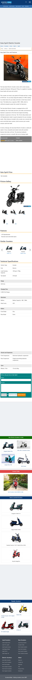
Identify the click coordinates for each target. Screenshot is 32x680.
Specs (5, 48)
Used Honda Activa (6, 642)
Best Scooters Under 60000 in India (15, 492)
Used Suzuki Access (6, 647)
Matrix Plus (23, 253)
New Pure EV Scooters (7, 668)
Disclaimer (20, 671)
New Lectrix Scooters (6, 662)
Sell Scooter (5, 6)
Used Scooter (12, 6)
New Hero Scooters (22, 649)
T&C (19, 666)
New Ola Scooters (6, 664)
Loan (23, 6)
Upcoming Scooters (22, 642)
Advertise (20, 664)
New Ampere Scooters (7, 666)
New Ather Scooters (6, 660)
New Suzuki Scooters (22, 651)
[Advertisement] (16, 25)
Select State (26, 2)
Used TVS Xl (4, 651)
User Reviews (12, 48)
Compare (18, 138)
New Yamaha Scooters (23, 653)
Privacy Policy (21, 668)
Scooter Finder (16, 471)
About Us (20, 660)
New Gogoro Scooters (6, 671)
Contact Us (20, 662)
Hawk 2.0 (9, 253)
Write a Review (19, 140)
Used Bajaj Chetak (6, 649)
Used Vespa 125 (5, 653)
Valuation (27, 6)
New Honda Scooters (22, 647)
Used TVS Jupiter (5, 645)
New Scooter (18, 6)
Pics (2, 48)
